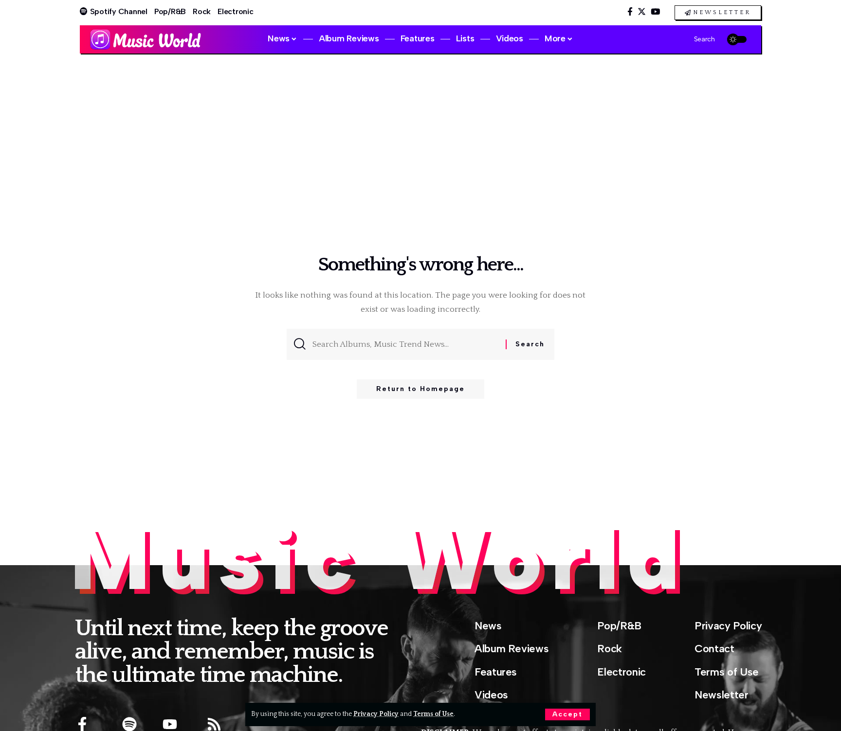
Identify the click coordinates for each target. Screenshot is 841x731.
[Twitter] (641, 12)
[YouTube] (655, 12)
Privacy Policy (376, 714)
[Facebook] (630, 12)
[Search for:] (405, 344)
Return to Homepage (420, 389)
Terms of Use (433, 714)
